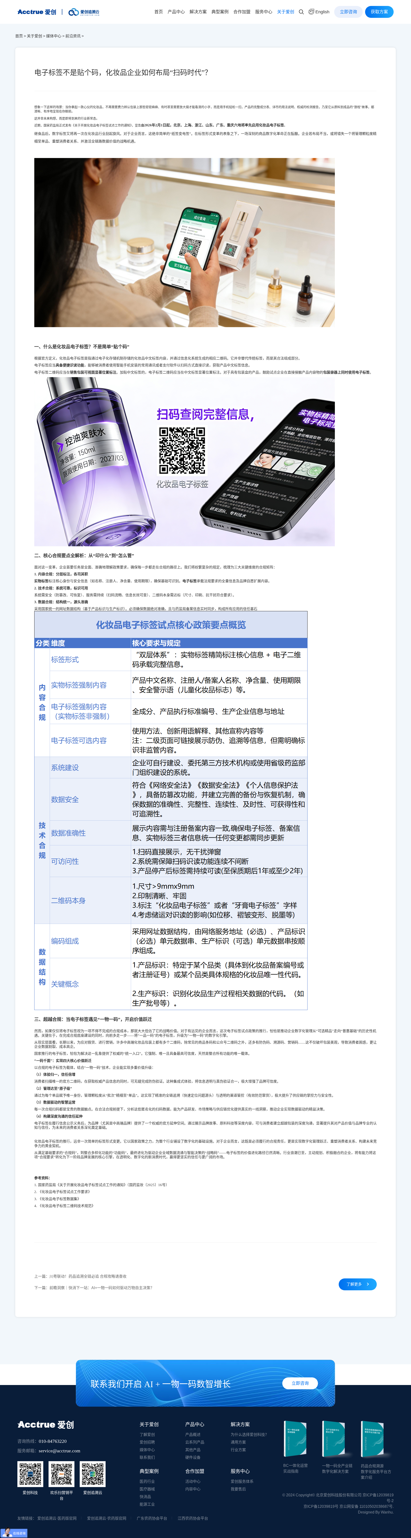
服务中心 (263, 12)
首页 (158, 12)
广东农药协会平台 (152, 1518)
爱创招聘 (147, 1442)
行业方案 (238, 1450)
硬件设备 (193, 1457)
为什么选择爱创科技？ (250, 1435)
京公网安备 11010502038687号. (366, 1506)
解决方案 (198, 12)
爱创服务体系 (242, 1481)
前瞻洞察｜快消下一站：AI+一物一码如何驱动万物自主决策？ (94, 1288)
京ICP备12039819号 (320, 1506)
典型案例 (220, 12)
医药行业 (147, 1481)
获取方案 (379, 12)
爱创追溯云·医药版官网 (57, 1518)
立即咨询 (348, 12)
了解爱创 (147, 1435)
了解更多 (355, 1284)
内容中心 (193, 1489)
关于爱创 (285, 12)
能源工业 (147, 1504)
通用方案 (238, 1442)
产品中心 (176, 12)
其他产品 (193, 1450)
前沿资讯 (73, 36)
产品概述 (193, 1435)
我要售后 (238, 1489)
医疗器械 (147, 1489)
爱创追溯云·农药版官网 (106, 1518)
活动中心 (193, 1481)
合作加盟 (241, 12)
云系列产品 (194, 1442)
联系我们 (147, 1457)
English (321, 12)
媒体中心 (53, 36)
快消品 (145, 1497)
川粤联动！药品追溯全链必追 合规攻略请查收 (80, 1276)
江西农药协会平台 (193, 1518)
